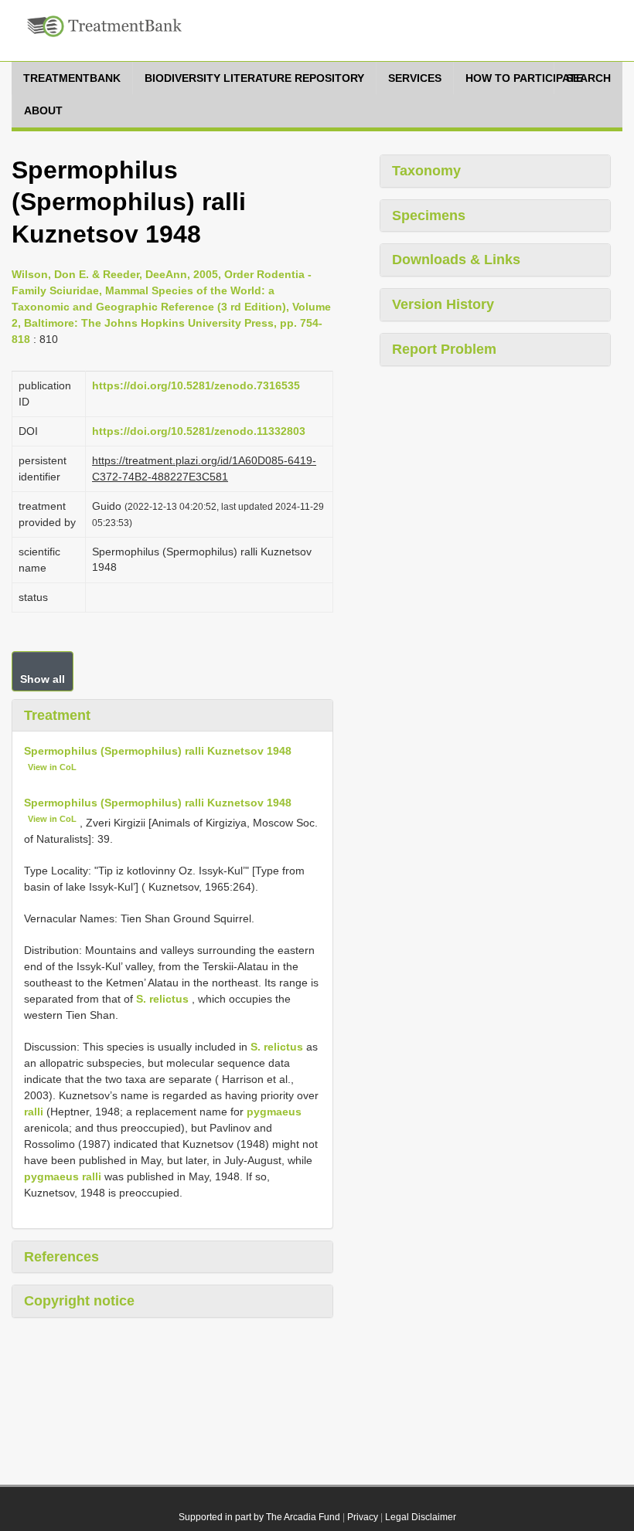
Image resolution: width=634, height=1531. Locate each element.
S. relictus (162, 999)
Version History (443, 304)
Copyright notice (79, 1301)
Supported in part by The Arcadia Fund (259, 1517)
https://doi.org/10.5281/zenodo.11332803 (198, 431)
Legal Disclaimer (420, 1517)
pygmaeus (274, 1111)
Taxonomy (426, 170)
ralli (33, 1111)
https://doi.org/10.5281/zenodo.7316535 (196, 385)
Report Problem (444, 349)
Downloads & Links (456, 259)
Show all (42, 679)
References (61, 1257)
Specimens (428, 215)
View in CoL (52, 767)
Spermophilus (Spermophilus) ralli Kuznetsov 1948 (157, 751)
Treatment (57, 715)
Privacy (362, 1517)
